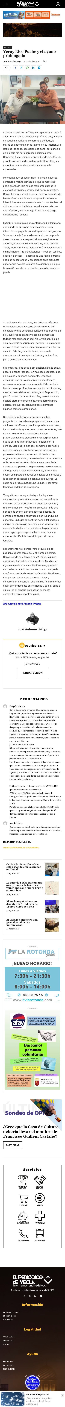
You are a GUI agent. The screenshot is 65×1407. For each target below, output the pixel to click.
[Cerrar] (62, 1395)
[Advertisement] (32, 300)
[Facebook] (15, 67)
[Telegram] (39, 67)
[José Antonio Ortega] (32, 618)
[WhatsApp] (27, 67)
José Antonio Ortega (12, 61)
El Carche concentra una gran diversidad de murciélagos (22, 922)
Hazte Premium (32, 664)
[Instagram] (35, 1296)
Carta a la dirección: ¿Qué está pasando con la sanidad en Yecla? (23, 867)
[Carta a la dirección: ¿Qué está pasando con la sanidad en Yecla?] (52, 869)
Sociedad (8, 47)
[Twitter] (21, 67)
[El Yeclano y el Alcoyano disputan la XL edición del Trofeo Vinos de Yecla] (52, 906)
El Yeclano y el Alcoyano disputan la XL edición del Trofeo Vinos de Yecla (22, 904)
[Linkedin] (33, 67)
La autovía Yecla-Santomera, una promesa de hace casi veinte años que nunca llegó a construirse (24, 886)
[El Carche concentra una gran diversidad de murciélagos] (52, 925)
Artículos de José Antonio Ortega (22, 603)
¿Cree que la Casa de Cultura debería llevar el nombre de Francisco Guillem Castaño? (31, 1132)
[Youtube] (41, 1296)
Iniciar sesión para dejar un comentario (21, 848)
